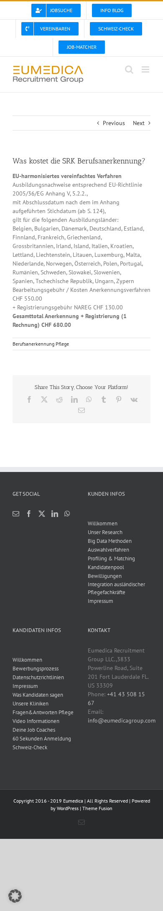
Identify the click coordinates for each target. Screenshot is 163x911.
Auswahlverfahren (108, 549)
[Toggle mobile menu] (146, 69)
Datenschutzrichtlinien (38, 677)
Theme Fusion (97, 808)
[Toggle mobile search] (129, 69)
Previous (114, 123)
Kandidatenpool (106, 567)
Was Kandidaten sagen (38, 694)
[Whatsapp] (67, 513)
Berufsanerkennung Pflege (41, 344)
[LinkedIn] (54, 513)
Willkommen (102, 523)
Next (139, 123)
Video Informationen (36, 721)
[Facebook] (28, 513)
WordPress (68, 808)
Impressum (100, 601)
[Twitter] (41, 513)
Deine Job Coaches (34, 729)
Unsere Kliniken (30, 703)
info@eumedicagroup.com (121, 720)
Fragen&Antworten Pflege (43, 712)
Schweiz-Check (30, 747)
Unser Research (105, 532)
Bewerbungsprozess (36, 668)
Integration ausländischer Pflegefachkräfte (116, 588)
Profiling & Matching (111, 558)
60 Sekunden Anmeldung (42, 738)
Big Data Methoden (110, 541)
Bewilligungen (105, 576)
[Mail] (16, 513)
